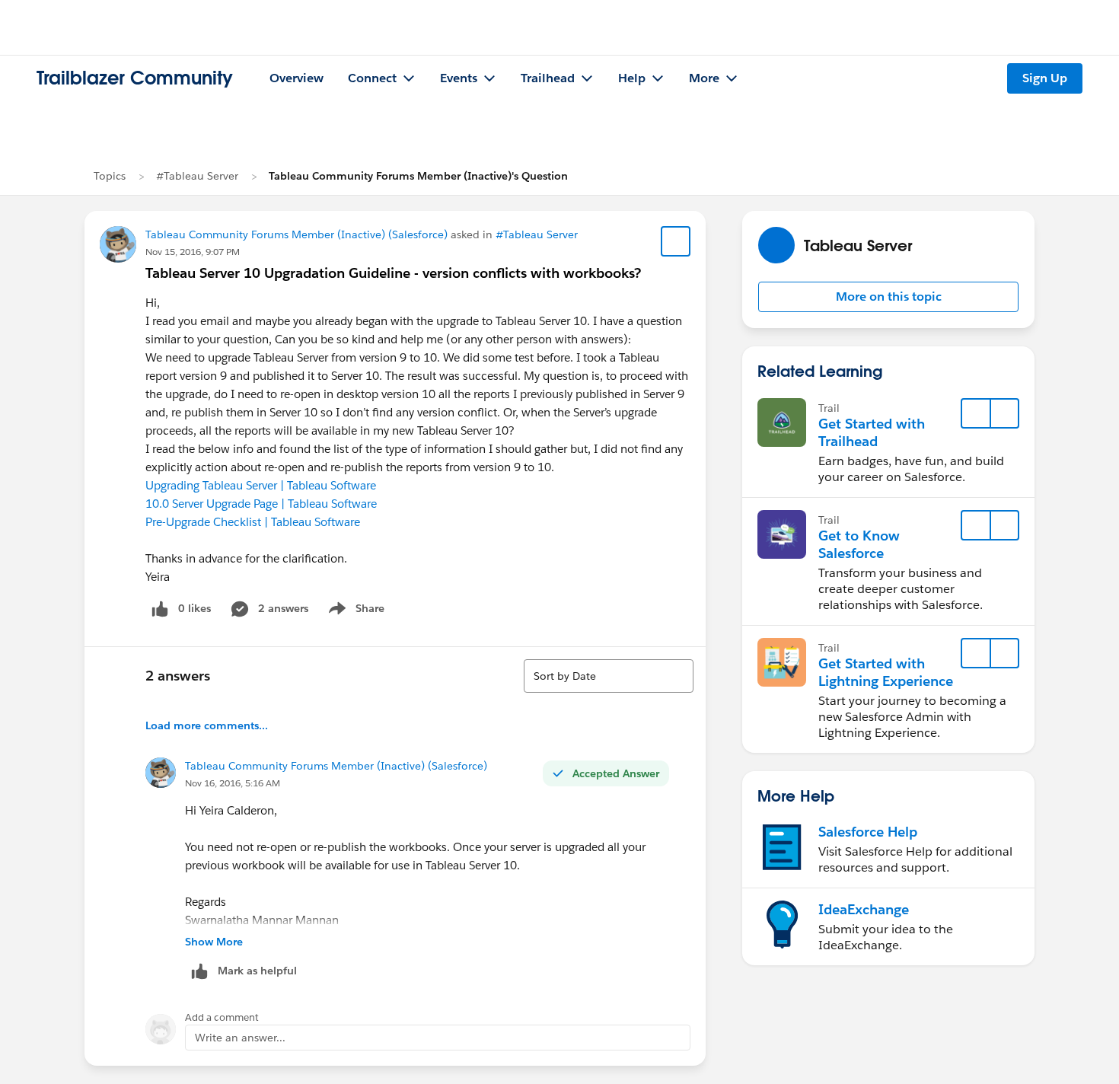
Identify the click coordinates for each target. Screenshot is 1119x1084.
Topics (110, 176)
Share (354, 611)
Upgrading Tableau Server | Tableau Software (260, 485)
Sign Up (1044, 78)
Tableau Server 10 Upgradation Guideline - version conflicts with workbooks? (393, 273)
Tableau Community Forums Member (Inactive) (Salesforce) (296, 234)
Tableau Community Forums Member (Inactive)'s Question (418, 176)
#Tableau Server (197, 176)
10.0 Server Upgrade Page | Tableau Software (261, 503)
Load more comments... (206, 725)
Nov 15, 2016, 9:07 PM (192, 251)
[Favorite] (676, 241)
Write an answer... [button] (240, 1037)
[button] (888, 297)
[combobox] (608, 676)
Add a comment (222, 1017)
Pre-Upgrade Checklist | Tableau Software (252, 522)
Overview (296, 78)
